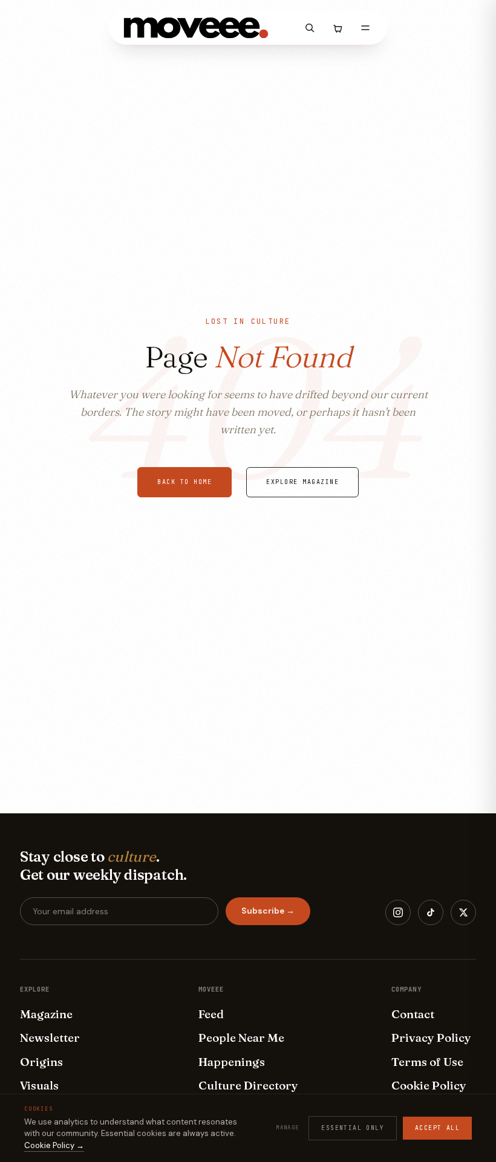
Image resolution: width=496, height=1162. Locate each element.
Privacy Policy (431, 1037)
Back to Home (184, 482)
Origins (41, 1061)
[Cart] (337, 27)
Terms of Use (427, 1061)
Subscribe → (268, 911)
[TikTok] (430, 912)
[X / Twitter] (463, 912)
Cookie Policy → (54, 1145)
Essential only (352, 1128)
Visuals (39, 1085)
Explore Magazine (302, 482)
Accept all (437, 1128)
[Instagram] (398, 912)
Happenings (231, 1061)
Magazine (46, 1014)
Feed (211, 1014)
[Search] (309, 27)
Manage (287, 1127)
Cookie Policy (428, 1085)
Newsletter (50, 1037)
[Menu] (365, 27)
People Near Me (241, 1037)
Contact (412, 1014)
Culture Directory (248, 1085)
